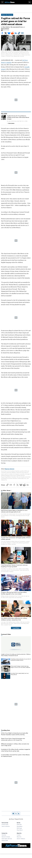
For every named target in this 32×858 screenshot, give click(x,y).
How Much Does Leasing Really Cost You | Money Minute (20, 674)
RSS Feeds (19, 828)
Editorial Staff (5, 840)
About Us (19, 836)
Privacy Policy (5, 824)
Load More (16, 628)
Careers (19, 835)
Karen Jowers (5, 28)
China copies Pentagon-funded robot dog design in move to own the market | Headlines (20, 666)
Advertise (4, 835)
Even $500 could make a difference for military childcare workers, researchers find (14, 619)
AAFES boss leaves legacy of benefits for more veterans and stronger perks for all (14, 511)
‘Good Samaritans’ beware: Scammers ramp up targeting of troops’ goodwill (14, 565)
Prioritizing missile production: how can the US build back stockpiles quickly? (21, 659)
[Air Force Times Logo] (10, 2)
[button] (16, 644)
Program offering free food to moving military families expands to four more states (14, 593)
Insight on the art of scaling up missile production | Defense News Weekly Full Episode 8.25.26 (15, 654)
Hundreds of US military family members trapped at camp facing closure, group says (15, 750)
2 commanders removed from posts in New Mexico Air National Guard (15, 755)
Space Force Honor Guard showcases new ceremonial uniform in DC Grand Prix (13, 739)
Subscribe (19, 824)
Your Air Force (7, 15)
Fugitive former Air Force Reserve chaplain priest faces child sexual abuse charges (18, 117)
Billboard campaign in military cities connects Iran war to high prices (15, 744)
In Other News (5, 490)
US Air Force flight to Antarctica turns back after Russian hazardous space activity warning (14, 734)
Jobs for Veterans (21, 838)
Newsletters (19, 826)
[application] (16, 644)
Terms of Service (6, 826)
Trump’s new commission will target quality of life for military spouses (16, 538)
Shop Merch (20, 830)
